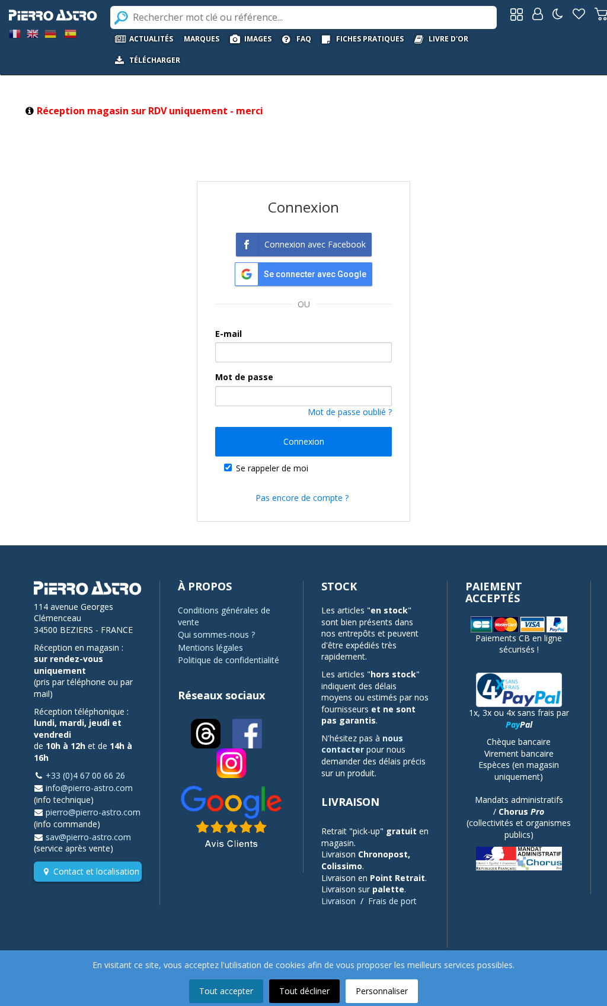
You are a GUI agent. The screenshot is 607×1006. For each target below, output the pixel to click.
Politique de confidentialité (228, 660)
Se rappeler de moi (272, 468)
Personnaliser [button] (382, 991)
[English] (33, 32)
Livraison (338, 901)
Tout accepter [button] (226, 991)
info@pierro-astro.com (89, 787)
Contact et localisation (96, 871)
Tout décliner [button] (304, 991)
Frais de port (392, 901)
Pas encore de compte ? (302, 497)
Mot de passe (244, 377)
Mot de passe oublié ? (350, 411)
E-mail (228, 333)
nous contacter (362, 744)
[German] (50, 32)
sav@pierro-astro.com (88, 837)
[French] (15, 32)
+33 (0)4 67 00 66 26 (85, 775)
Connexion (303, 441)
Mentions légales (210, 647)
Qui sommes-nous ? (216, 634)
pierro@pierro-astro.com (93, 812)
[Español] (70, 32)
